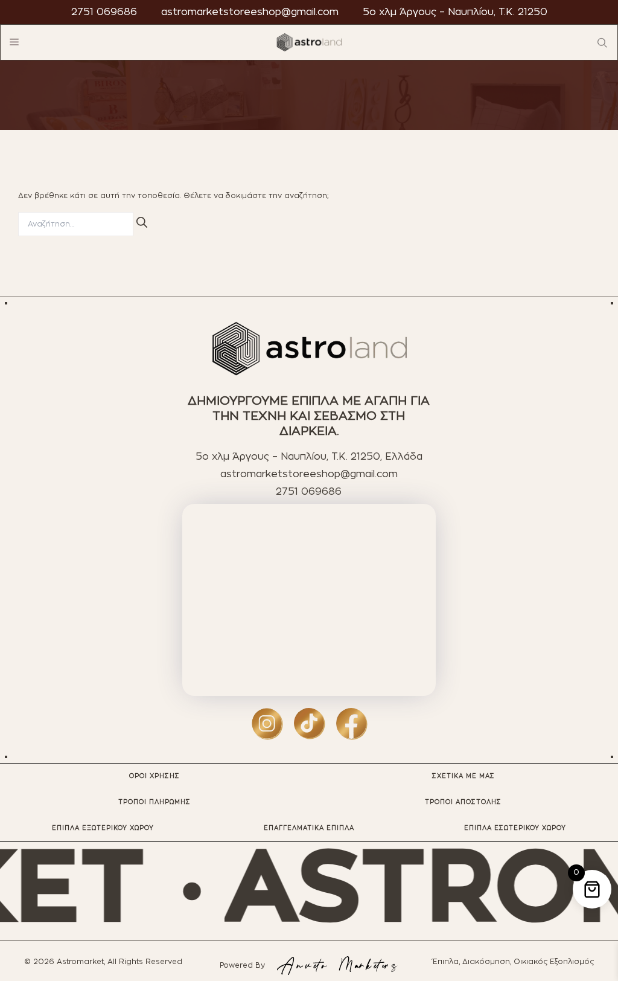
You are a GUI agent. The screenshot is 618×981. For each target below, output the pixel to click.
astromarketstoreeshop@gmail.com (250, 12)
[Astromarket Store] (309, 42)
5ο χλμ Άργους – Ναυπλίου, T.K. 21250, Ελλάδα (309, 457)
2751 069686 (104, 12)
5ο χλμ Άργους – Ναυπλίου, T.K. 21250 (455, 12)
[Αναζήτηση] (142, 222)
